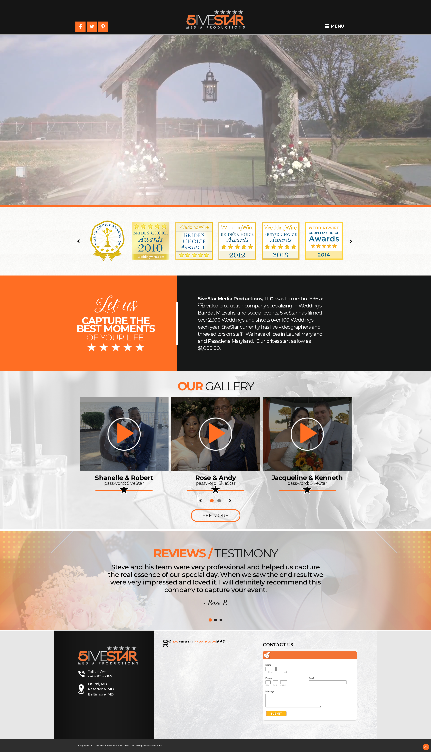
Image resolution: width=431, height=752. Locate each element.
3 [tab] (221, 620)
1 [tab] (212, 500)
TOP (426, 747)
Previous (79, 241)
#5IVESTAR (186, 641)
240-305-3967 (100, 676)
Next (352, 241)
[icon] (124, 434)
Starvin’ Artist (155, 745)
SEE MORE (215, 515)
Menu (337, 26)
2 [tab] (219, 500)
